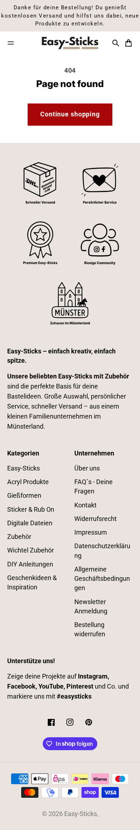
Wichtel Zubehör (30, 550)
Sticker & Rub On (30, 509)
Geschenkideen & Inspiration (32, 582)
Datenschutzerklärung (102, 550)
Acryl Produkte (28, 482)
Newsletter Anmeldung (90, 606)
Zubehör (19, 536)
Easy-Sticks (23, 468)
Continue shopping (70, 114)
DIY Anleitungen (30, 564)
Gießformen (24, 495)
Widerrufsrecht (95, 518)
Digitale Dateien (29, 523)
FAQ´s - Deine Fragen (93, 486)
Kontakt (85, 505)
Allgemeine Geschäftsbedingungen (102, 579)
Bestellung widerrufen (89, 629)
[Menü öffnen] (10, 43)
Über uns (87, 468)
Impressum (90, 532)
